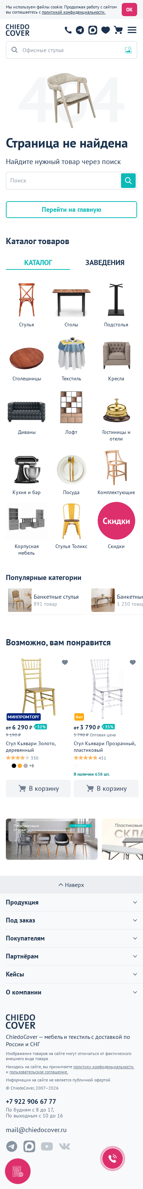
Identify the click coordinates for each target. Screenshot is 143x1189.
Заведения (105, 262)
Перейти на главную (71, 209)
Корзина (118, 30)
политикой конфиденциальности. (74, 12)
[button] (132, 30)
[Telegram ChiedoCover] (12, 1146)
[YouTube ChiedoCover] (47, 1146)
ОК (129, 9)
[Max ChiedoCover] (29, 1146)
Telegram (79, 30)
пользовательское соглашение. (39, 1071)
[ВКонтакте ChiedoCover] (64, 1146)
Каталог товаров (37, 241)
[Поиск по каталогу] (128, 180)
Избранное (105, 30)
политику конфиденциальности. (103, 1066)
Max (92, 30)
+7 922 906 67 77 (68, 30)
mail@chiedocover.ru (36, 1130)
